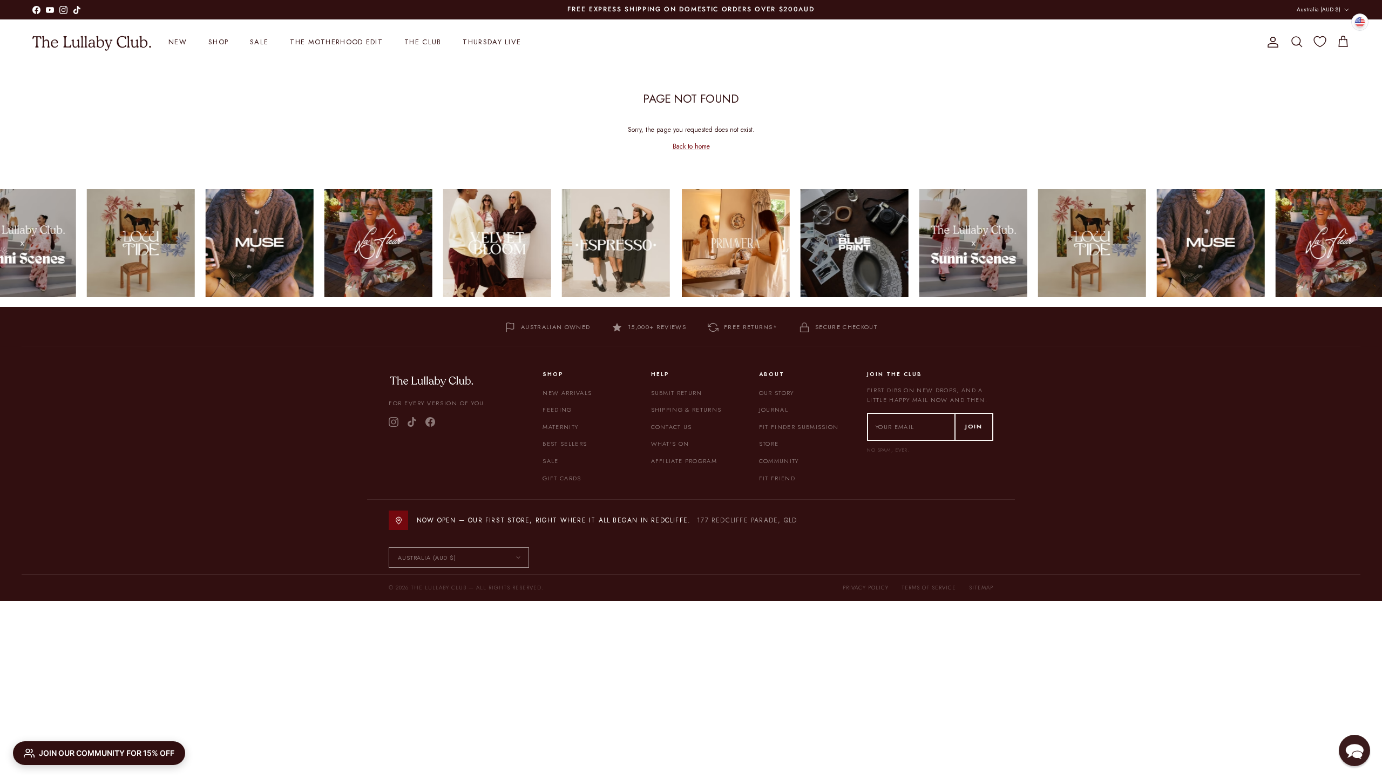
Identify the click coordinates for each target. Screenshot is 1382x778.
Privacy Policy (866, 588)
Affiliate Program (684, 461)
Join (974, 426)
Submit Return (676, 392)
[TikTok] (412, 422)
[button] (1354, 750)
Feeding (557, 409)
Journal (773, 409)
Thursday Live (492, 42)
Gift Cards (562, 478)
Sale (259, 42)
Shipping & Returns (686, 409)
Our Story (776, 392)
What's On (670, 443)
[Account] (1270, 42)
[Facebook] (430, 422)
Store (769, 443)
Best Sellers (565, 443)
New (177, 42)
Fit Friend (777, 478)
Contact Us (671, 426)
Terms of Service (929, 588)
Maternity (560, 426)
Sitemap (981, 588)
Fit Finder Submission (799, 426)
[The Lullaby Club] (91, 42)
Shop (218, 42)
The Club (422, 42)
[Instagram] (393, 422)
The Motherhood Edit (336, 42)
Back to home (691, 146)
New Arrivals (567, 392)
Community (779, 461)
